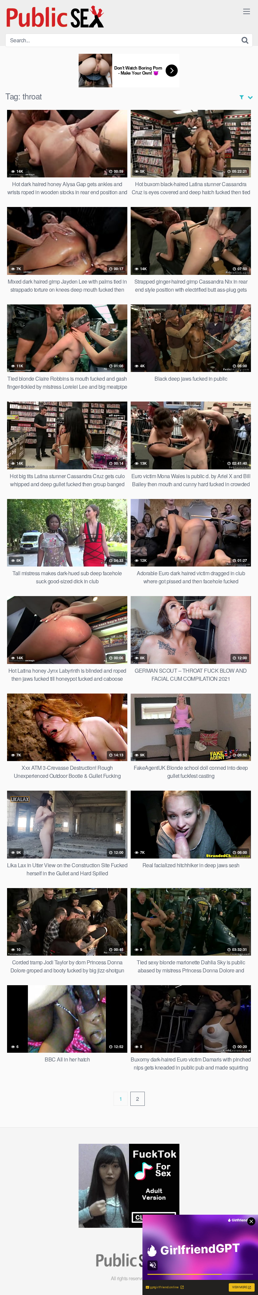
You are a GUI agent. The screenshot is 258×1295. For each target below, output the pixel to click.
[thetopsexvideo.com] (55, 16)
